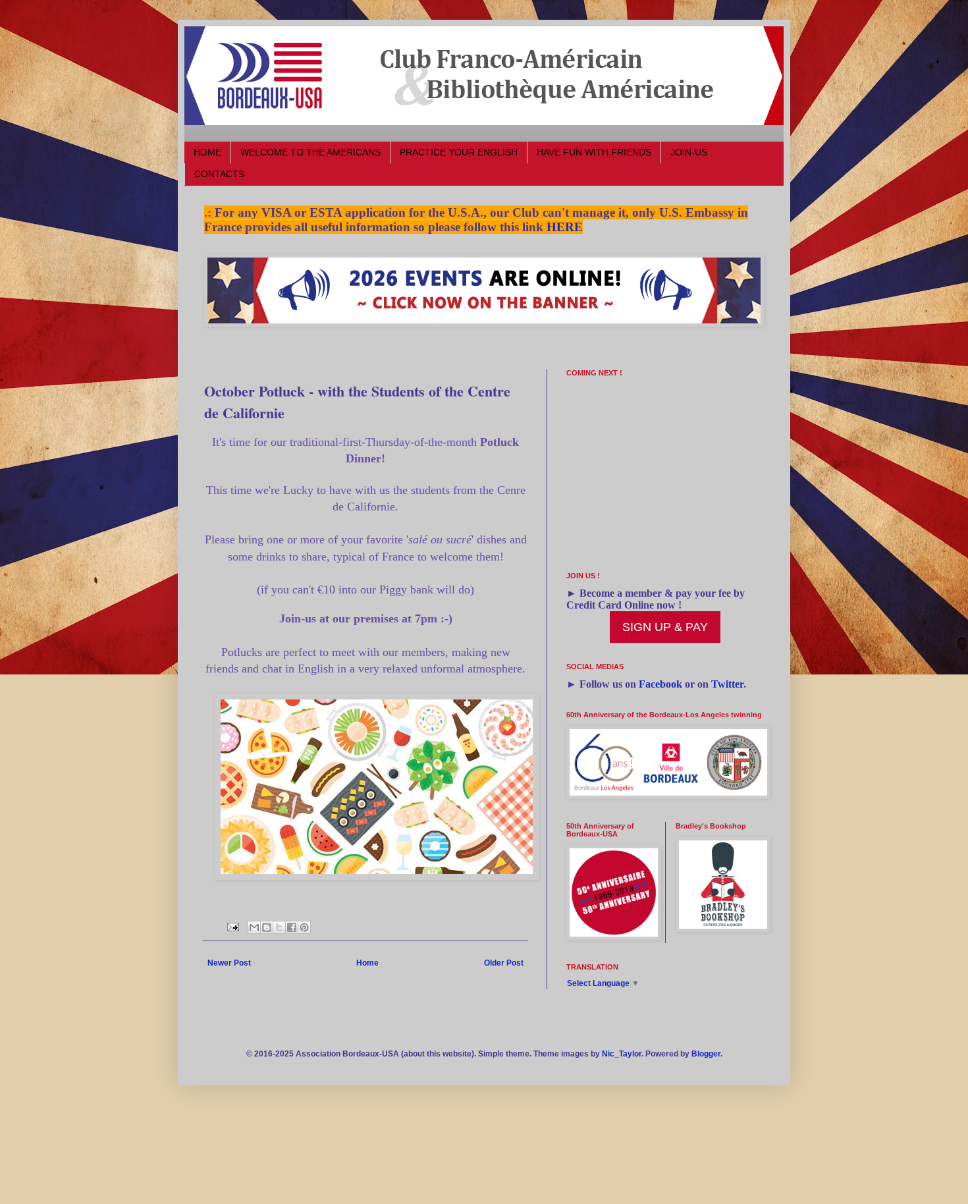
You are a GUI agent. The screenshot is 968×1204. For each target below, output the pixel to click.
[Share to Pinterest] (304, 927)
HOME (207, 152)
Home (367, 963)
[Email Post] (232, 926)
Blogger (705, 1053)
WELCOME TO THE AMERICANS (310, 152)
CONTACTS (219, 174)
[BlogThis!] (266, 927)
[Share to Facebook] (291, 927)
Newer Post (229, 963)
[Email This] (254, 927)
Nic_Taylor (621, 1053)
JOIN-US (688, 152)
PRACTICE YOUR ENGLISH (459, 152)
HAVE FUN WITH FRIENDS (594, 152)
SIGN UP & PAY (665, 627)
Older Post (504, 963)
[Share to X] (279, 927)
